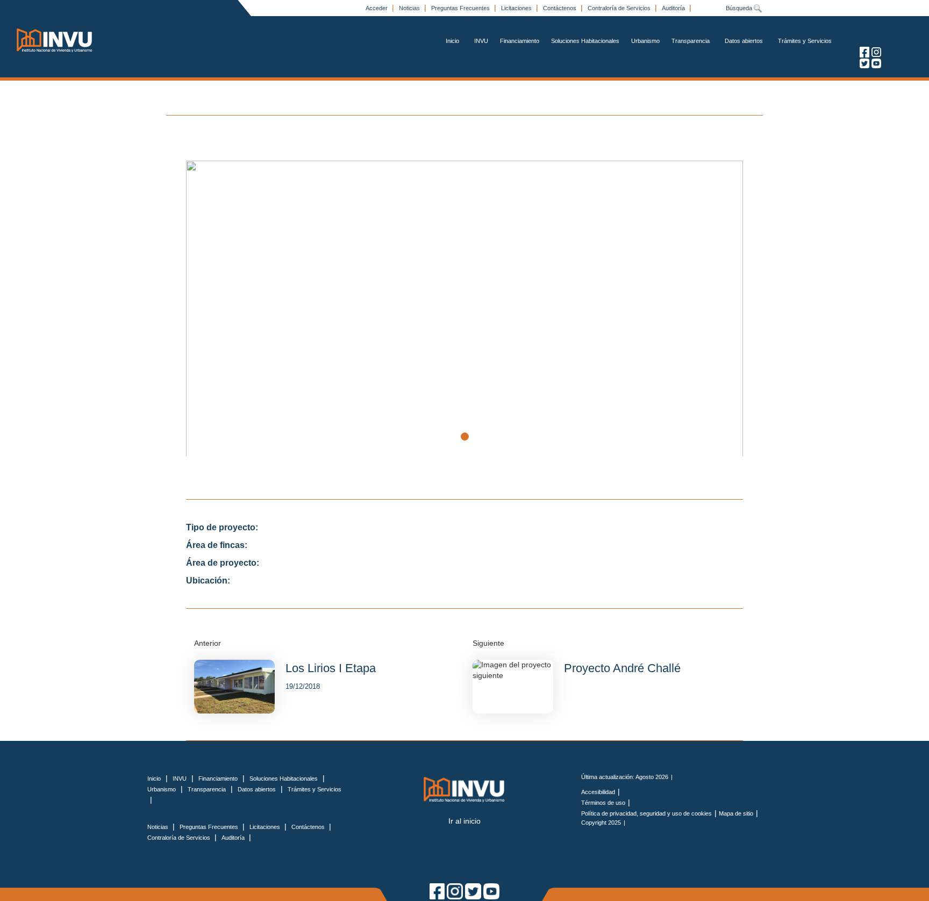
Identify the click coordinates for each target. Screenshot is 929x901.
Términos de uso (603, 802)
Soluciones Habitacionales (585, 41)
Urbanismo (645, 41)
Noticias (410, 8)
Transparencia (690, 41)
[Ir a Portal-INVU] (55, 40)
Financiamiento (519, 41)
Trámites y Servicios (805, 41)
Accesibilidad (598, 792)
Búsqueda (740, 8)
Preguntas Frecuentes (461, 8)
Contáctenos (560, 8)
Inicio (452, 41)
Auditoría (674, 8)
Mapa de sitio (736, 813)
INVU (481, 41)
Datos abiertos (744, 41)
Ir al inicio (464, 821)
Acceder (377, 8)
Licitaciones (517, 8)
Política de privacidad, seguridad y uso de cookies (646, 813)
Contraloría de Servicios (620, 8)
